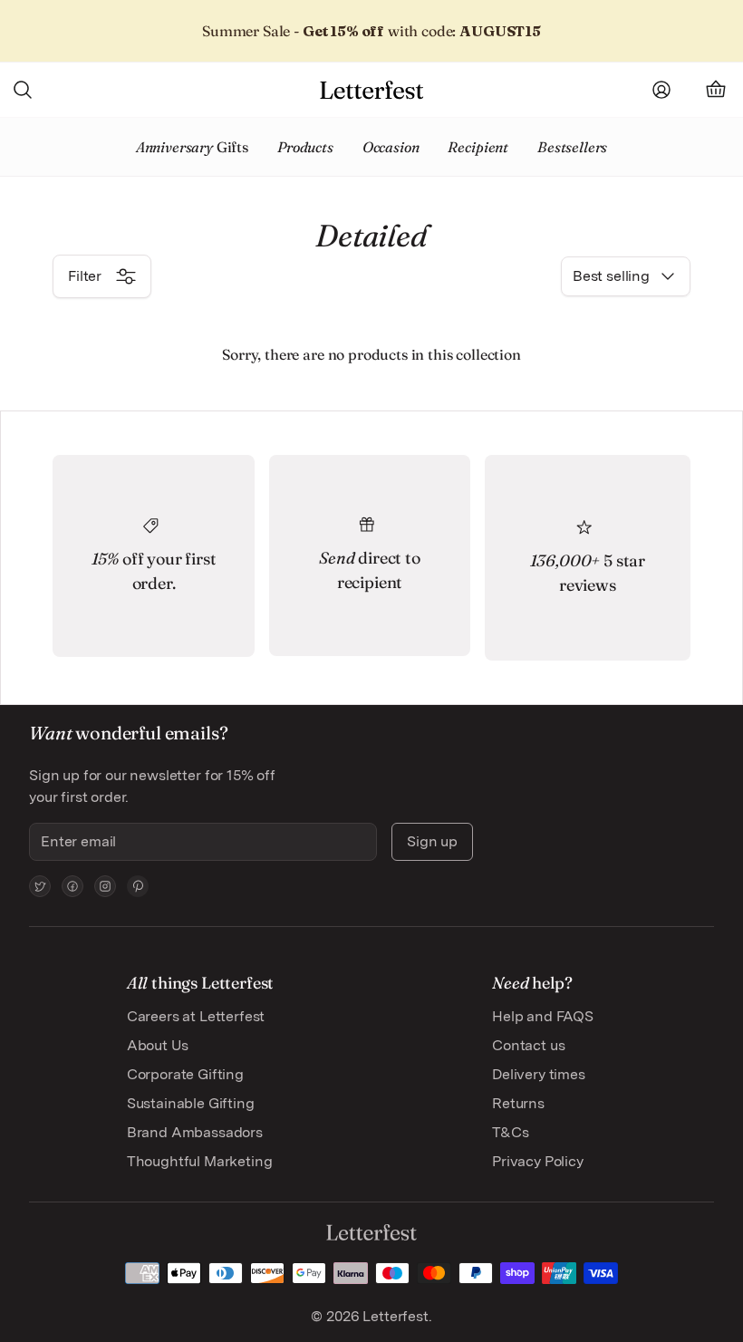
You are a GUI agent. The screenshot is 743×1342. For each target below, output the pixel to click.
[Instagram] (105, 886)
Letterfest (393, 1316)
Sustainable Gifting (191, 1103)
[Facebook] (72, 886)
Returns (518, 1103)
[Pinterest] (138, 886)
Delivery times (538, 1074)
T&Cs (510, 1132)
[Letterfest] (371, 89)
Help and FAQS (542, 1016)
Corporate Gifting (185, 1074)
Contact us (528, 1045)
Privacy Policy (538, 1161)
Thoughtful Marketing (200, 1161)
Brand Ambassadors (195, 1132)
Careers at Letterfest (196, 1016)
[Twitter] (40, 886)
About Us (157, 1045)
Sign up (432, 841)
